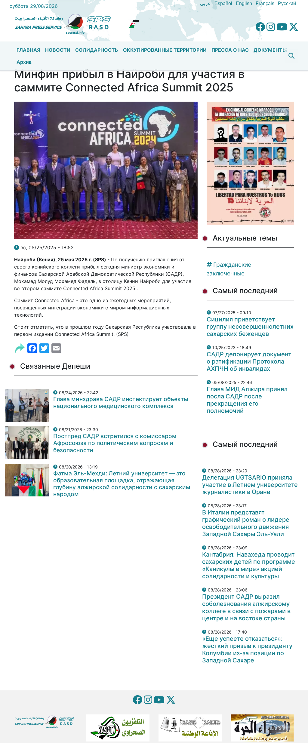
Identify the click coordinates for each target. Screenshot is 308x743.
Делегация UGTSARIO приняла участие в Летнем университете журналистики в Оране (250, 485)
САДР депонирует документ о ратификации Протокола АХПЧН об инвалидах (249, 361)
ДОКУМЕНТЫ (270, 50)
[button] (291, 56)
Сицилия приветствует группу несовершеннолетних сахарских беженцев (250, 326)
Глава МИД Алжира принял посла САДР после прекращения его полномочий (247, 399)
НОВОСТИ (57, 50)
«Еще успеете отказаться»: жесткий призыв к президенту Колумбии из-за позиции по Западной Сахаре (247, 649)
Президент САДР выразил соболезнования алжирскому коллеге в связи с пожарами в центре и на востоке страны (246, 607)
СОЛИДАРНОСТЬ (96, 50)
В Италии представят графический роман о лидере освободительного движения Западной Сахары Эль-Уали (245, 523)
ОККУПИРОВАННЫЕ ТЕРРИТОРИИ (165, 50)
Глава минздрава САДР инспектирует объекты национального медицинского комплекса (120, 402)
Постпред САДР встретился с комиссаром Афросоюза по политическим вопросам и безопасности (115, 442)
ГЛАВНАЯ (28, 50)
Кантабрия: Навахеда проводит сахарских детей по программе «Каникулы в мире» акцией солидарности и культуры (248, 565)
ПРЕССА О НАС (230, 50)
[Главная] (65, 23)
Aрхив (24, 62)
